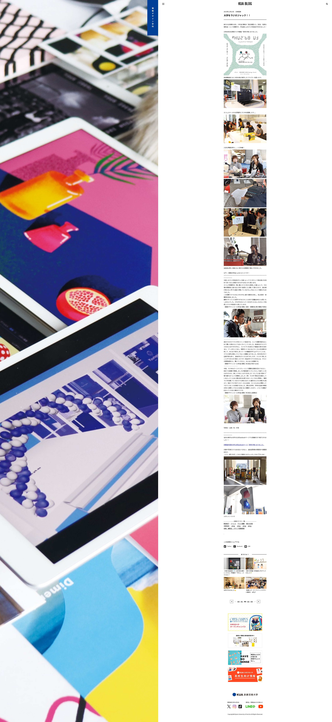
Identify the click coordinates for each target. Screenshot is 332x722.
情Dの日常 (249, 524)
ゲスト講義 (241, 524)
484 (251, 602)
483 (248, 602)
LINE (249, 546)
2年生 (239, 526)
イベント (233, 524)
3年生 (244, 526)
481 (242, 602)
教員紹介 (226, 524)
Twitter (229, 546)
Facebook (239, 546)
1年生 (233, 526)
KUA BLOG (245, 3)
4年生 (249, 526)
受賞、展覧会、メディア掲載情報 (234, 528)
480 (238, 602)
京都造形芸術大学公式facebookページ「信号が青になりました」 (244, 445)
